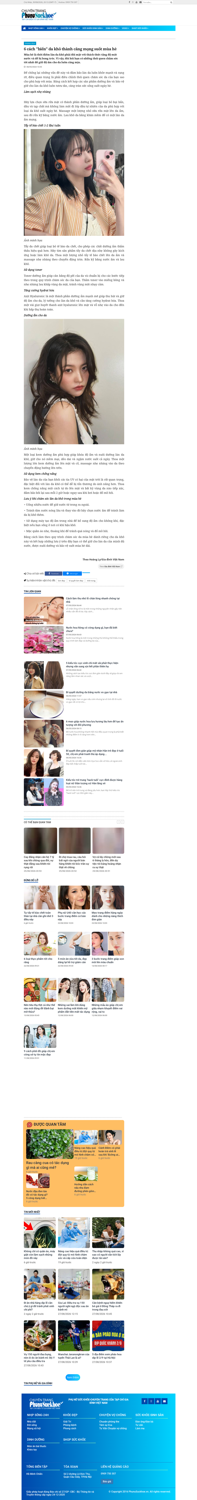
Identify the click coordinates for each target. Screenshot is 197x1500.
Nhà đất (31, 1421)
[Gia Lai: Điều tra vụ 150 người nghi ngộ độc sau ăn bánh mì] (74, 1284)
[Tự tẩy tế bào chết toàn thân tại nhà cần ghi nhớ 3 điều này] (40, 897)
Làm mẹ (140, 1428)
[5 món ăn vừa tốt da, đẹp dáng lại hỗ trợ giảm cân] (74, 944)
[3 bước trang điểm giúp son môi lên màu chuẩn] (108, 944)
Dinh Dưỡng (112, 28)
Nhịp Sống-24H (35, 28)
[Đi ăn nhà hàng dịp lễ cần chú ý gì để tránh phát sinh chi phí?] (40, 1284)
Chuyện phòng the (109, 1421)
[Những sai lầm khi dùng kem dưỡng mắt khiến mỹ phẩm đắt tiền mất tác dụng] (74, 990)
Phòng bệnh (69, 1425)
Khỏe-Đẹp (51, 28)
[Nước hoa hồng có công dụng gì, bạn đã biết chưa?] (44, 640)
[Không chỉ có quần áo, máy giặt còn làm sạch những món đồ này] (40, 1232)
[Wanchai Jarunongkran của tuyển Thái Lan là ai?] (74, 1335)
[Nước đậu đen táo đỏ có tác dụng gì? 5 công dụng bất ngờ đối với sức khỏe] (38, 1180)
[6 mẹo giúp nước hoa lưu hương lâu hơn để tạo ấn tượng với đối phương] (44, 733)
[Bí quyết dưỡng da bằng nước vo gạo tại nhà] (44, 704)
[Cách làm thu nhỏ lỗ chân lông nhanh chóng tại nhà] (44, 610)
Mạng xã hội (34, 1428)
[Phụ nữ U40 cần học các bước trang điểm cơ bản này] (74, 897)
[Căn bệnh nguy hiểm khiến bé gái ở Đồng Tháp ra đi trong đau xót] (108, 1284)
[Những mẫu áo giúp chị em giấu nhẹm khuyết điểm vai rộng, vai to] (108, 990)
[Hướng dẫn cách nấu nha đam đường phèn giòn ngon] (86, 1173)
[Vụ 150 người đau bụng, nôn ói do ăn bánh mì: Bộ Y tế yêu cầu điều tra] (40, 1335)
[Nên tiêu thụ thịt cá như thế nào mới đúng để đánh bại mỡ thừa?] (40, 990)
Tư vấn (139, 1425)
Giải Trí (67, 1421)
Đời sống (32, 1425)
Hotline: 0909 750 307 (67, 2)
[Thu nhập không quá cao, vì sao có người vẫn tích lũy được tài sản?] (108, 1232)
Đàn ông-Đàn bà (144, 1421)
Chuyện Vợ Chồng (69, 28)
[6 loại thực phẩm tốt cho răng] (40, 944)
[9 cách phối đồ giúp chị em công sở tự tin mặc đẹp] (40, 1036)
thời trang (91, 580)
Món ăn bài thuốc (36, 1446)
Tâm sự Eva (105, 1425)
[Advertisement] (73, 1093)
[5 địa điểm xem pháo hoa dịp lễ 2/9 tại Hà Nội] (108, 1335)
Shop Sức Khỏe (139, 28)
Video (125, 28)
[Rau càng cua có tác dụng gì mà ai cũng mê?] (50, 1144)
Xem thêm (73, 1377)
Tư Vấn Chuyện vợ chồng (113, 1428)
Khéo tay (32, 1449)
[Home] (24, 28)
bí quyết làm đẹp (76, 580)
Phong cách (30, 43)
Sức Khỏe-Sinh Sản (92, 28)
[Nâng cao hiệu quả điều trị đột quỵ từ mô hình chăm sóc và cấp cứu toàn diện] (86, 1137)
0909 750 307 (108, 1473)
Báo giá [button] (107, 1481)
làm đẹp (61, 580)
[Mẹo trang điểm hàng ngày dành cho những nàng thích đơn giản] (108, 897)
